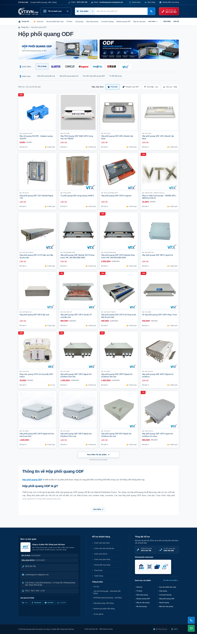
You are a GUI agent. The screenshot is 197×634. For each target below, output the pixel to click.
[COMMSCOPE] (69, 66)
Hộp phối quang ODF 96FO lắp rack (34, 315)
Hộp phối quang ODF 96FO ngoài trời (157, 255)
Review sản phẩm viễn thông (104, 609)
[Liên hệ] (191, 620)
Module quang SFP (143, 598)
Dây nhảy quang (142, 595)
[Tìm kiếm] (151, 11)
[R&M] (111, 66)
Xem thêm (151, 21)
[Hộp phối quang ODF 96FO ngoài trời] (160, 231)
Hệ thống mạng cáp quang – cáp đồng (108, 598)
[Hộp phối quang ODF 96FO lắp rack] (37, 291)
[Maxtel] (97, 66)
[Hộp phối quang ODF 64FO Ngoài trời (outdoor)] (160, 350)
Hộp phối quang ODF (166, 598)
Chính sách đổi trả (100, 554)
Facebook (37, 602)
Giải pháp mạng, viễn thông (104, 603)
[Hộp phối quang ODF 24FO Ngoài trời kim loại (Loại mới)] (37, 410)
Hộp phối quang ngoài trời (69, 76)
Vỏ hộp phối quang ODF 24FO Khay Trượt (159, 315)
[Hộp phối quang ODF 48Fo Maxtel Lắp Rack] (119, 112)
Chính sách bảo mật (91, 629)
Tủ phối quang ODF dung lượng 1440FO (77, 196)
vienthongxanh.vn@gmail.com (37, 575)
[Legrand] (83, 66)
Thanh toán (136, 2)
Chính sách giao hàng (102, 559)
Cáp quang (163, 591)
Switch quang (164, 602)
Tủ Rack (139, 591)
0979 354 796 (30, 566)
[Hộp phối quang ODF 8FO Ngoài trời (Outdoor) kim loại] (119, 410)
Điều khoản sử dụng (106, 629)
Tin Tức (96, 587)
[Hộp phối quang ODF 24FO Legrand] (119, 172)
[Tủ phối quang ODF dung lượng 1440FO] (78, 172)
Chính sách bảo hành (102, 543)
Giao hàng (151, 2)
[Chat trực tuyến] (191, 628)
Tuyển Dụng (98, 576)
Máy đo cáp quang (142, 602)
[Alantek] (55, 66)
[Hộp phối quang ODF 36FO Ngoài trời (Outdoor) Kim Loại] (78, 410)
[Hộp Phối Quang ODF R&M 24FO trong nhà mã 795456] (78, 112)
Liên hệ (176, 21)
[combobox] (121, 11)
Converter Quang (165, 595)
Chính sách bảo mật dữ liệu (104, 548)
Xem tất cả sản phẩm (171, 580)
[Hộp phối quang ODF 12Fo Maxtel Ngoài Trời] (37, 172)
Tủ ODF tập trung (115, 76)
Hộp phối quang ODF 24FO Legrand (116, 196)
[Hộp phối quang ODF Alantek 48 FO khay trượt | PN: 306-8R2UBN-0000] (78, 231)
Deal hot (139, 587)
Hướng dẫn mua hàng (170, 2)
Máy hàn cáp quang (166, 606)
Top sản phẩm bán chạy (167, 587)
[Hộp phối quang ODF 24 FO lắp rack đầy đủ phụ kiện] (37, 231)
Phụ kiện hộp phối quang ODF (94, 76)
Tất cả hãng (42, 66)
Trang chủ (24, 27)
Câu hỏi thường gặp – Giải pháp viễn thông (107, 592)
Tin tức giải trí (98, 614)
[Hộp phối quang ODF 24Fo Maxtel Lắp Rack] (160, 112)
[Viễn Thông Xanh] (125, 66)
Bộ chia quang (141, 606)
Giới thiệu (167, 21)
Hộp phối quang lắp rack (46, 76)
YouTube (50, 602)
